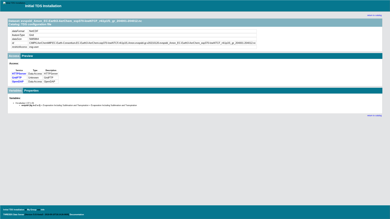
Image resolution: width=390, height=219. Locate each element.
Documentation (77, 214)
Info (42, 210)
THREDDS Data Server (13, 214)
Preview (27, 55)
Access (14, 55)
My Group (31, 210)
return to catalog (374, 15)
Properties (31, 90)
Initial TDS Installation (43, 6)
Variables (15, 90)
